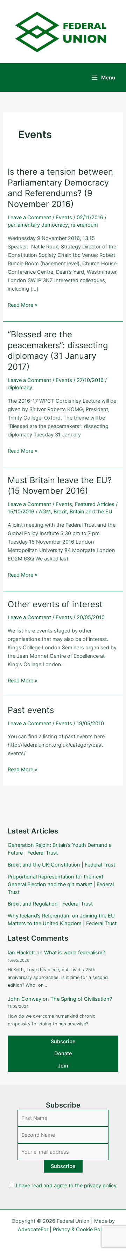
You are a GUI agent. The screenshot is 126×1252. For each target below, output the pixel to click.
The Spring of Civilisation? (81, 999)
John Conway (24, 999)
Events (64, 217)
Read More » (22, 305)
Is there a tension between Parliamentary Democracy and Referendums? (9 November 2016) (60, 188)
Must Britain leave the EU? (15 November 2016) (60, 485)
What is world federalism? (74, 952)
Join (63, 1066)
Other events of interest (55, 604)
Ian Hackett (21, 952)
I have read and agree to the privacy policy (66, 1185)
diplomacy (20, 387)
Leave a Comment (29, 217)
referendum (84, 225)
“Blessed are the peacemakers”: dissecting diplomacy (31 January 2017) (58, 350)
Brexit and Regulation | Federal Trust (50, 904)
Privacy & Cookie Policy (80, 1229)
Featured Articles (94, 504)
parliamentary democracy (38, 225)
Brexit (60, 511)
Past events (31, 710)
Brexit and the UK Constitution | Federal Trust (61, 865)
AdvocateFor (33, 1229)
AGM (45, 511)
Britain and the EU (91, 511)
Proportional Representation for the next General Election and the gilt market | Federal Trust (61, 884)
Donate (63, 1053)
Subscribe (63, 1041)
